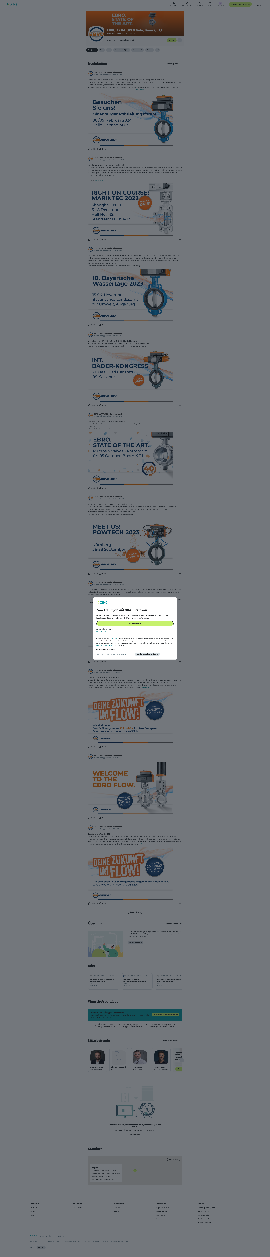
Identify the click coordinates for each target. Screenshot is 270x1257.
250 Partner (115, 639)
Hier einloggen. (101, 631)
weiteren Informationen (104, 645)
